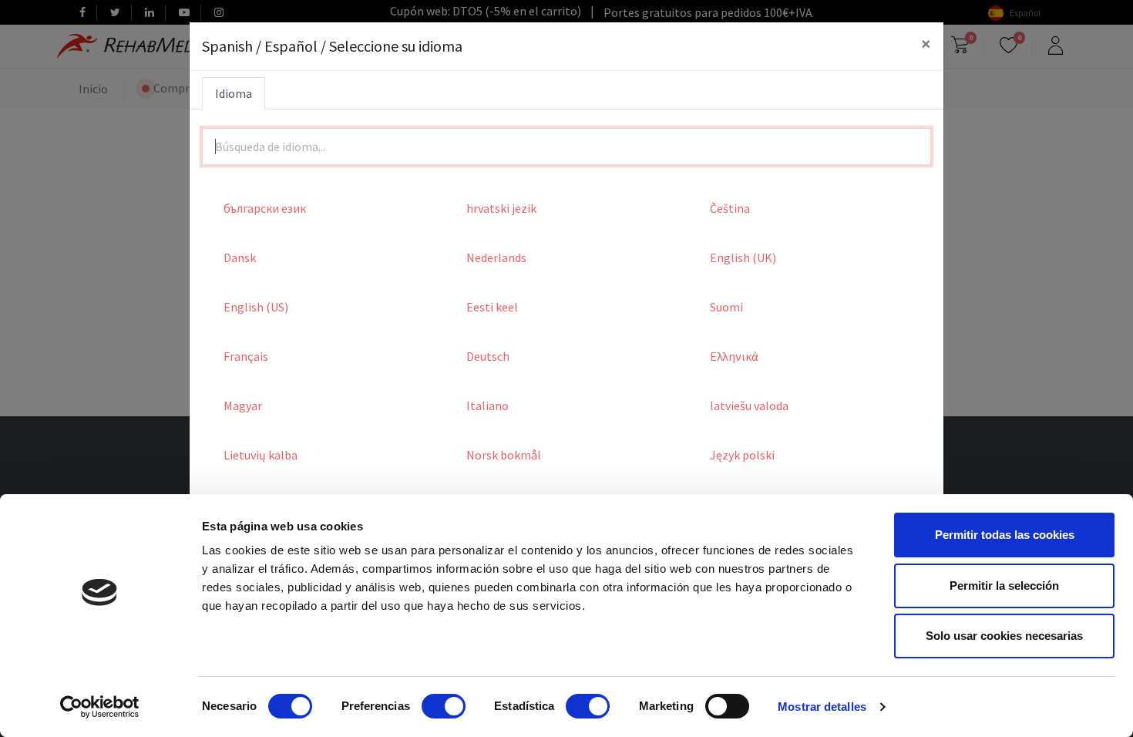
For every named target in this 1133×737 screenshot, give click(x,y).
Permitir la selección (1004, 585)
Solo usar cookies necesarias (1004, 635)
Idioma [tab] (233, 93)
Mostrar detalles (822, 706)
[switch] (444, 706)
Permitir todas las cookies (1004, 534)
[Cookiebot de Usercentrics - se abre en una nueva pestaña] (99, 706)
